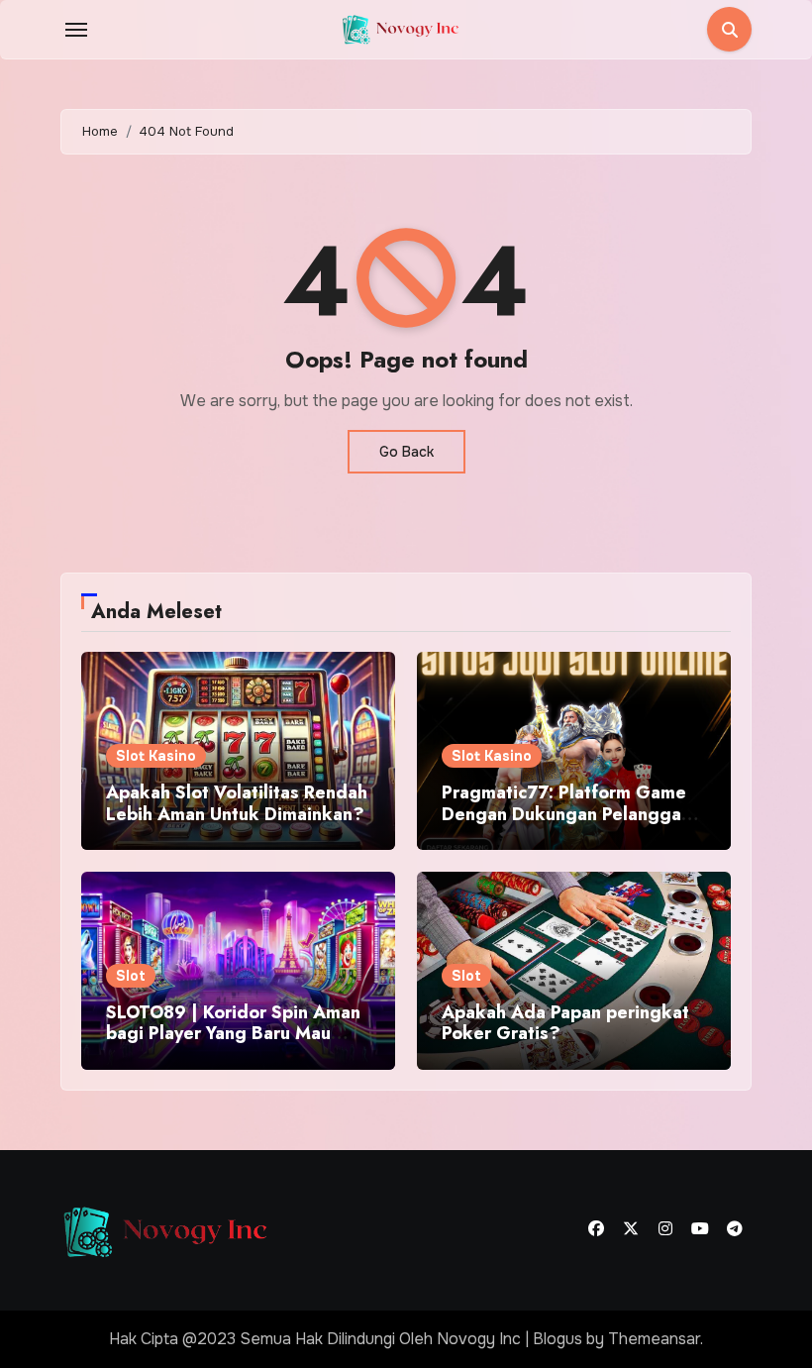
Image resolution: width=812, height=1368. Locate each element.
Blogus (557, 1338)
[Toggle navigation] (76, 30)
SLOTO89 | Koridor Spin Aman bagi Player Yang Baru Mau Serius (233, 1034)
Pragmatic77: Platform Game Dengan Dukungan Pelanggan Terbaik (566, 814)
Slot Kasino (156, 756)
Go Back (406, 452)
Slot (131, 976)
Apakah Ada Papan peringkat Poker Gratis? (565, 1023)
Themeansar (654, 1338)
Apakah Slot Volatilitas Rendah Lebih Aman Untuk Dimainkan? (236, 803)
